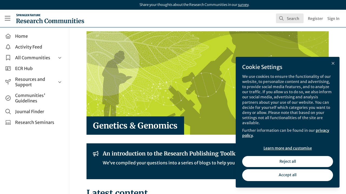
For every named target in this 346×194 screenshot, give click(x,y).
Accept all (288, 174)
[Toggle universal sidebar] (7, 18)
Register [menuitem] (315, 18)
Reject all (288, 161)
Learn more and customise (288, 148)
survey (243, 4)
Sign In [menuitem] (333, 18)
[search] (290, 18)
